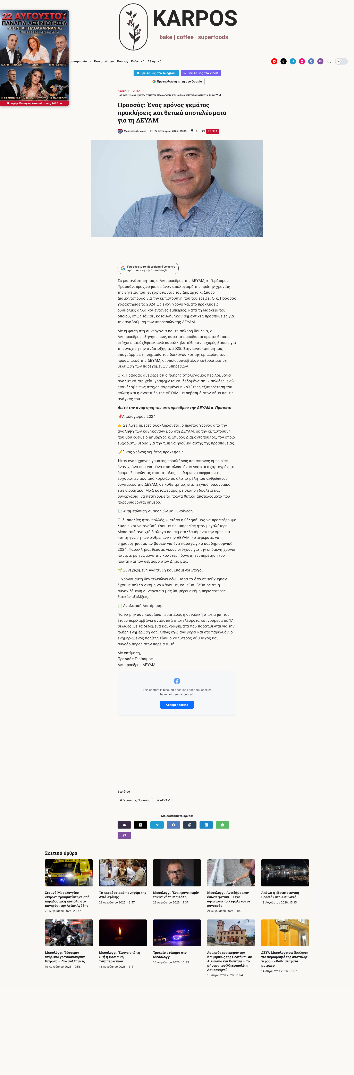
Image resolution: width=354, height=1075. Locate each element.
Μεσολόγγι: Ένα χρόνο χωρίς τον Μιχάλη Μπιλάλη (176, 894)
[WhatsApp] (222, 825)
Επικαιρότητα (104, 61)
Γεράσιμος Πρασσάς (135, 800)
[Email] (124, 825)
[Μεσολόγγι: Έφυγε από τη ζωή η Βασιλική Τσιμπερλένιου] (123, 933)
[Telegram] (293, 61)
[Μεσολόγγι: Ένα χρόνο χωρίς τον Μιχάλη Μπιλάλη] (177, 872)
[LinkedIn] (206, 825)
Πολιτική (137, 61)
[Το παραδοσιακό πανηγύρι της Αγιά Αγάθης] (123, 872)
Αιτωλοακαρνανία (73, 61)
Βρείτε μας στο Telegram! (159, 73)
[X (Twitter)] (140, 825)
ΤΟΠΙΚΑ (212, 131)
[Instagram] (302, 61)
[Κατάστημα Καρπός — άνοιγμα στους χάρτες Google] (177, 27)
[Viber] (320, 61)
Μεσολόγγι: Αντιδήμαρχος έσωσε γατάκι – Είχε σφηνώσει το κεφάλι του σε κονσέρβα (229, 898)
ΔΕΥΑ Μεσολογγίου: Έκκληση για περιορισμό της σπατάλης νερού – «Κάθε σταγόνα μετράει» (284, 958)
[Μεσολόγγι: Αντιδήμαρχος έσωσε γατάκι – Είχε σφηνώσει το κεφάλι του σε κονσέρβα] (231, 872)
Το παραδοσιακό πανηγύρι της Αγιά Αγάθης (122, 894)
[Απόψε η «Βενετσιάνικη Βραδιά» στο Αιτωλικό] (285, 872)
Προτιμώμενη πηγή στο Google (179, 81)
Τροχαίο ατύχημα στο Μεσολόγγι (170, 954)
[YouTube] (274, 61)
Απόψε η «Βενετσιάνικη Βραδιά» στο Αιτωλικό (280, 894)
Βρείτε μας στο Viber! (203, 73)
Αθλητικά (154, 61)
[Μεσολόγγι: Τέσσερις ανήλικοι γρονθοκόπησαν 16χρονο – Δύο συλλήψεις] (69, 933)
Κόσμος (122, 61)
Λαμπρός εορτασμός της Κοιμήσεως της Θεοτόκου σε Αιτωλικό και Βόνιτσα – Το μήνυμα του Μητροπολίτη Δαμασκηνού (229, 961)
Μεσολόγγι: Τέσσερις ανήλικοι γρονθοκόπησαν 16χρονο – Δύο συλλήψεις (65, 956)
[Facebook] (311, 61)
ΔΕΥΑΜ (163, 800)
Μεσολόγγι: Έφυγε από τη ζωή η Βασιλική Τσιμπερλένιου (119, 956)
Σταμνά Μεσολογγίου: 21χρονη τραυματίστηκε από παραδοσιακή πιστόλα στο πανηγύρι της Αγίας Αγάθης (67, 898)
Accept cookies (177, 704)
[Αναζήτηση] (329, 61)
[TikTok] (283, 61)
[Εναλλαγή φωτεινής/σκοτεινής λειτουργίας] (341, 61)
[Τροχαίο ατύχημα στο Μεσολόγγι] (177, 933)
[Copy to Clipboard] (189, 825)
